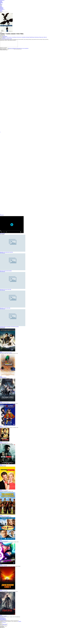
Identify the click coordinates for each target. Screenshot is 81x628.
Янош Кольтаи (37, 37)
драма (3, 38)
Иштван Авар (41, 37)
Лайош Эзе (45, 37)
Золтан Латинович (9, 37)
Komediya (1, 7)
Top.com (2, 0)
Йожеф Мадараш (32, 37)
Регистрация (4, 622)
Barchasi (1, 4)
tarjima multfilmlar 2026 (3, 619)
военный (8, 38)
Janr (0, 3)
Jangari (1, 5)
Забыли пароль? (4, 624)
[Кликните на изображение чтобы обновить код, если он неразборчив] (18, 48)
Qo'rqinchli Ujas (2, 9)
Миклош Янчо (5, 36)
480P (0, 233)
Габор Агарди (19, 37)
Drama (1, 6)
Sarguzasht (1, 8)
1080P (4, 233)
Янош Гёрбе (4, 37)
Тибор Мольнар (14, 37)
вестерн (5, 38)
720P (2, 233)
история (10, 38)
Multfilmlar (1, 2)
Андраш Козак (23, 37)
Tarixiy (1, 10)
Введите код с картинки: (3, 47)
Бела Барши (27, 37)
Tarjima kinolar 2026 (3, 618)
